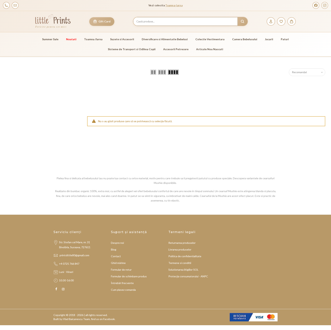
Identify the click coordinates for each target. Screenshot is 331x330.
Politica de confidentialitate (184, 256)
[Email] (15, 5)
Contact (116, 256)
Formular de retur (121, 269)
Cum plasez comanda (123, 289)
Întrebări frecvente (122, 283)
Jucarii (269, 39)
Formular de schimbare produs (129, 276)
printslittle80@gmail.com (75, 255)
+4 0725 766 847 (69, 263)
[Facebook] (315, 5)
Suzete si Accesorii (122, 39)
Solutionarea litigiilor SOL (183, 269)
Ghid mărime (118, 262)
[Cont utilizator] (271, 21)
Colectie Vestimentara (209, 39)
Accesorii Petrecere (175, 49)
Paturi (285, 39)
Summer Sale (50, 39)
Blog (113, 249)
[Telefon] (6, 5)
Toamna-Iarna (174, 5)
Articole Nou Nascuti (209, 49)
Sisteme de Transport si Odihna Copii (132, 49)
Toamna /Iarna (93, 39)
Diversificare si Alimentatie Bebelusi (165, 39)
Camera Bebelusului (244, 39)
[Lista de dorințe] (281, 21)
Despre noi (117, 242)
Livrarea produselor (179, 249)
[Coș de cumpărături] (291, 21)
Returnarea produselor (182, 242)
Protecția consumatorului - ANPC (188, 276)
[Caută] (242, 21)
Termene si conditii (179, 262)
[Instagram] (324, 5)
